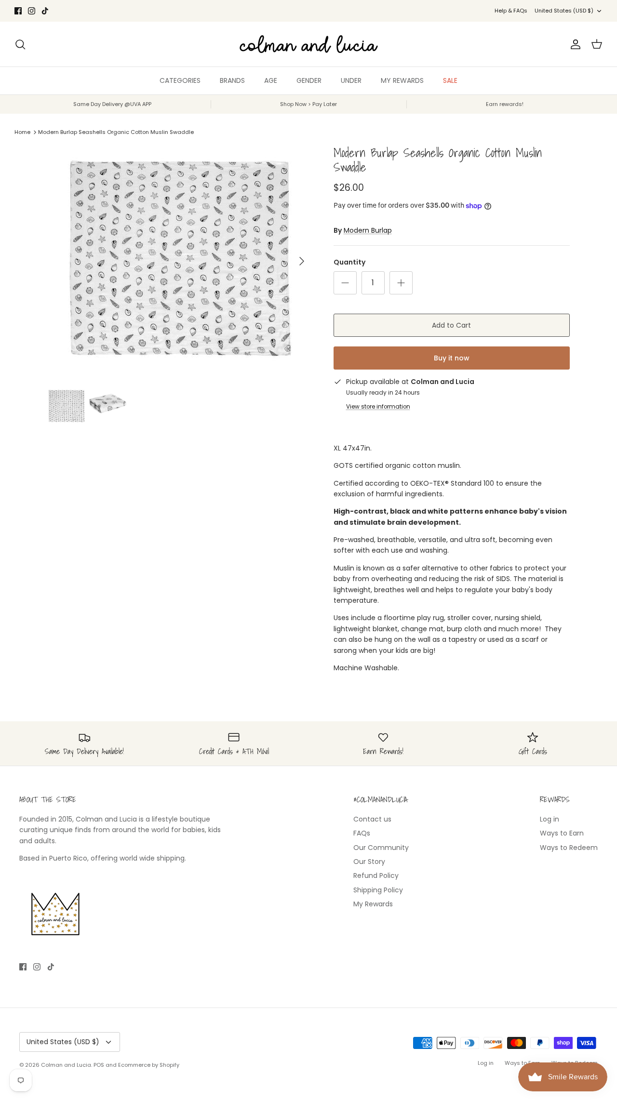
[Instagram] (31, 10)
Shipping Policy (378, 890)
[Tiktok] (45, 10)
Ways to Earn (562, 833)
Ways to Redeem (569, 847)
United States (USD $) (564, 10)
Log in (549, 819)
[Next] (301, 261)
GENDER (309, 80)
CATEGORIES (180, 80)
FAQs (361, 833)
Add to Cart (451, 325)
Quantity (349, 262)
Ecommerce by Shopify (148, 1065)
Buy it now (451, 358)
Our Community (381, 847)
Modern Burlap (368, 230)
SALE (450, 80)
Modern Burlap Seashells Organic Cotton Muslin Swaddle (116, 132)
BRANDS (232, 80)
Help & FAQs (511, 10)
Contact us (372, 819)
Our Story (369, 861)
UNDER (351, 80)
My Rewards (373, 904)
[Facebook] (18, 10)
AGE (270, 80)
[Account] (573, 44)
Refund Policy (376, 875)
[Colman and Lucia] (309, 44)
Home (22, 132)
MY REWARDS (402, 80)
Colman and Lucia (66, 1065)
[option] (180, 261)
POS (99, 1065)
